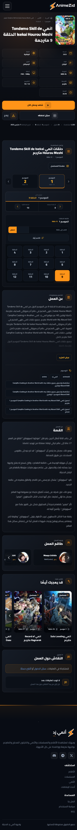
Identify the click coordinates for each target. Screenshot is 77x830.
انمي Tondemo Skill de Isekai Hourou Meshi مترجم (19, 18)
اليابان (64, 64)
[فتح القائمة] (7, 6)
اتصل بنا (71, 801)
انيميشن (26, 64)
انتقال (12, 229)
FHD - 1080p (25, 74)
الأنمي (39, 18)
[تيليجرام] (62, 755)
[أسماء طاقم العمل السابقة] (68, 558)
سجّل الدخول (40, 668)
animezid (66, 376)
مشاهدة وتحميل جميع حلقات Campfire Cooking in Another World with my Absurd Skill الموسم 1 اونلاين (41, 393)
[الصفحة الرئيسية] (62, 6)
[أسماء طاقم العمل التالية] (8, 558)
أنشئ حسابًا (26, 668)
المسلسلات (69, 777)
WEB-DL (64, 74)
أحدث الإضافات (68, 787)
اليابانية (27, 54)
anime (44, 376)
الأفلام (72, 771)
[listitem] (62, 251)
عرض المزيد (64, 357)
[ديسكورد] (54, 755)
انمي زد (55, 376)
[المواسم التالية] (8, 181)
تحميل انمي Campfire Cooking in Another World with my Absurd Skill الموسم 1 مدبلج (39, 411)
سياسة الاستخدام (67, 806)
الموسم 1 (47, 21)
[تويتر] (71, 755)
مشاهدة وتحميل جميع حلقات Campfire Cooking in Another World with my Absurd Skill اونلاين (41, 384)
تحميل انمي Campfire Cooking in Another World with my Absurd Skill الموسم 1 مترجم (39, 402)
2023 (65, 54)
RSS (73, 812)
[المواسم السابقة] (69, 181)
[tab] (52, 181)
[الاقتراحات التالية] (9, 615)
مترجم (64, 84)
